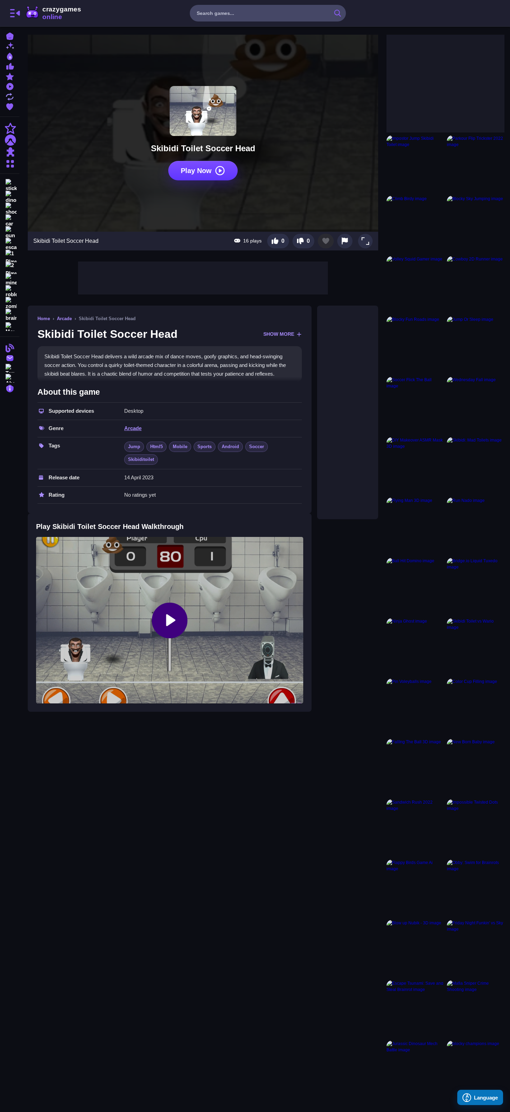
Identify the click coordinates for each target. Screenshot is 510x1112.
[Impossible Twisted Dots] (475, 828)
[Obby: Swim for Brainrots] (475, 888)
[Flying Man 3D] (415, 526)
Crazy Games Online (53, 13)
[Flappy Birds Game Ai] (415, 888)
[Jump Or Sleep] (475, 345)
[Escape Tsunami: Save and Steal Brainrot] (415, 1009)
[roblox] (9, 291)
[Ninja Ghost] (415, 647)
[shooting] (9, 209)
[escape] (9, 244)
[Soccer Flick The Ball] (415, 405)
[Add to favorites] (326, 241)
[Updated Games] (9, 96)
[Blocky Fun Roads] (415, 345)
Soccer (256, 446)
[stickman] (9, 185)
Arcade (64, 318)
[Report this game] (344, 241)
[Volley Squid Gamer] (415, 285)
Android (230, 446)
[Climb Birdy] (415, 224)
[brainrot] (9, 315)
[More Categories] (9, 163)
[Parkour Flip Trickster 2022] (475, 164)
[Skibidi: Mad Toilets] (475, 466)
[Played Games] (9, 86)
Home (43, 318)
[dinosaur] (9, 197)
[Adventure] (9, 140)
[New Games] (9, 46)
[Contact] (9, 357)
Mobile (180, 446)
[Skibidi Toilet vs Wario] (475, 647)
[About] (9, 378)
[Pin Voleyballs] (415, 707)
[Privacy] (9, 388)
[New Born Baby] (475, 767)
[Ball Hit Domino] (415, 586)
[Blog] (9, 347)
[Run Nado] (475, 526)
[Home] (9, 36)
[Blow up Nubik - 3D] (415, 948)
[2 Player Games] (9, 268)
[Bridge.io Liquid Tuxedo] (475, 586)
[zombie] (9, 303)
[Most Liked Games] (9, 66)
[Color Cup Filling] (475, 707)
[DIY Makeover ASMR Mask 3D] (415, 466)
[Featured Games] (9, 76)
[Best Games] (9, 56)
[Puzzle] (9, 152)
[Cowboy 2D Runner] (475, 285)
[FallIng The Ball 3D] (415, 767)
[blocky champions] (475, 1069)
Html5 (156, 446)
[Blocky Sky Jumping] (475, 224)
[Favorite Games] (9, 106)
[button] (365, 241)
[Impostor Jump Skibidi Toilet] (415, 164)
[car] (9, 220)
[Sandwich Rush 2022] (415, 828)
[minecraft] (9, 279)
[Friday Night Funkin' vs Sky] (475, 948)
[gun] (9, 232)
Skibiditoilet (141, 459)
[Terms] (9, 367)
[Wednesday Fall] (475, 405)
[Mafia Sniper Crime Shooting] (475, 1009)
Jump (134, 446)
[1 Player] (9, 256)
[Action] (9, 128)
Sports (204, 446)
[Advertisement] (203, 277)
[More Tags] (9, 326)
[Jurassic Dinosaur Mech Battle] (415, 1069)
